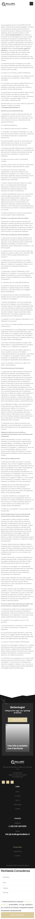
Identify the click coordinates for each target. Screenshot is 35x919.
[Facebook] (3, 782)
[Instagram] (12, 782)
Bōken (27, 865)
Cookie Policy (17, 851)
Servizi (17, 800)
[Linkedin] (7, 782)
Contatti (17, 809)
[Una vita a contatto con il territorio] (17, 738)
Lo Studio (17, 796)
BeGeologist (17, 804)
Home (17, 791)
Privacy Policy (17, 847)
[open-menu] (31, 3)
